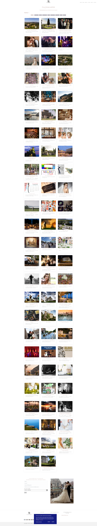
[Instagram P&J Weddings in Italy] (27, 519)
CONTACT (95, 2)
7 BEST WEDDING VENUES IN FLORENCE (65, 121)
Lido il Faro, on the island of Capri (32, 431)
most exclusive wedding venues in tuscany (48, 121)
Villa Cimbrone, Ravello (32, 467)
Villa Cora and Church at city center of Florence (31, 249)
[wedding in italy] (48, 1)
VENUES (81, 2)
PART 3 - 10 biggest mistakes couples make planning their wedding (48, 304)
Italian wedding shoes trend (65, 376)
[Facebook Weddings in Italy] (29, 519)
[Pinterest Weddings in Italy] (32, 519)
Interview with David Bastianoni (65, 395)
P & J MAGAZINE (48, 7)
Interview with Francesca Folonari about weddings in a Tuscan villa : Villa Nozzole (65, 413)
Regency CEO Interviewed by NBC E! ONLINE (65, 157)
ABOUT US (92, 2)
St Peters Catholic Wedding (32, 339)
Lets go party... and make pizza (32, 266)
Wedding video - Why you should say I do (32, 103)
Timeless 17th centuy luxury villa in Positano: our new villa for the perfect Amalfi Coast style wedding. (65, 304)
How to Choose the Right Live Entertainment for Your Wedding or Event (48, 49)
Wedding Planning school (64, 515)
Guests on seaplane (65, 339)
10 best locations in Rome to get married (32, 139)
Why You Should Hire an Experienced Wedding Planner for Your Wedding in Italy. (65, 30)
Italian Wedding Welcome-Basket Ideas (48, 395)
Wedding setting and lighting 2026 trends (32, 376)
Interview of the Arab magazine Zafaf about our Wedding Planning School (48, 432)
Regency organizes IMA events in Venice (65, 358)
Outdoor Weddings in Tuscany (48, 157)
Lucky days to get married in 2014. (48, 413)
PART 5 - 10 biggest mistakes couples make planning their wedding (48, 450)
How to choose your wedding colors (48, 103)
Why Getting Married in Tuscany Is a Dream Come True (48, 30)
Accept (53, 521)
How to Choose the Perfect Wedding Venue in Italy (32, 30)
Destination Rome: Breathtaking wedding (48, 230)
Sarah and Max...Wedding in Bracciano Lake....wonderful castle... (32, 213)
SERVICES (86, 2)
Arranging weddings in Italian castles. (31, 85)
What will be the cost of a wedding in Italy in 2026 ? (31, 230)
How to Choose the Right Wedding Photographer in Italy (31, 66)
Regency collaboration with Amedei (32, 322)
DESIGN (83, 2)
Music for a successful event (65, 84)
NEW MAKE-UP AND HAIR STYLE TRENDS (48, 285)
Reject (49, 521)
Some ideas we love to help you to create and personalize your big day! (31, 450)
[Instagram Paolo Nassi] (24, 519)
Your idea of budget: (27, 488)
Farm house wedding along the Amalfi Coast (65, 249)
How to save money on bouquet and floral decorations (65, 450)
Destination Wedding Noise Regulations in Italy (48, 66)
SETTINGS (89, 2)
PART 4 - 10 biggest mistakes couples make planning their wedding (32, 304)
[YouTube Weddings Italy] (31, 519)
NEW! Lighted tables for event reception (31, 358)
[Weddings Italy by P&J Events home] (30, 513)
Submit (25, 492)
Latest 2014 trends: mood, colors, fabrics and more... (65, 431)
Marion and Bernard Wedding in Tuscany (48, 322)
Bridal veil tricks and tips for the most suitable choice (65, 194)
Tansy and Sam (65, 230)
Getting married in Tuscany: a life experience (32, 413)
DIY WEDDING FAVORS (32, 394)
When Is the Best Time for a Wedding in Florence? (48, 468)
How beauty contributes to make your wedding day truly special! (48, 85)
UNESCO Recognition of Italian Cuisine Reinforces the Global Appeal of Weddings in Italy (31, 49)
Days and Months (48, 175)
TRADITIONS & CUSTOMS (65, 175)
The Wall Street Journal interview (48, 358)
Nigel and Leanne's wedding (48, 248)
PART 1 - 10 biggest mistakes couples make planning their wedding (32, 176)
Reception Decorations (48, 339)
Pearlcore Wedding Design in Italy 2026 (65, 66)
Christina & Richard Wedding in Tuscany (31, 285)
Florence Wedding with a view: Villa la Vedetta (65, 322)
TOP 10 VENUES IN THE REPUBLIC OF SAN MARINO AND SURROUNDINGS (32, 158)
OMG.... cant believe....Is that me (48, 376)
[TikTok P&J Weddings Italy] (26, 519)
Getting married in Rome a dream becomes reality (65, 267)
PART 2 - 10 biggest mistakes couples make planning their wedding (48, 267)
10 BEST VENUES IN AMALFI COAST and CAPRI (65, 103)
